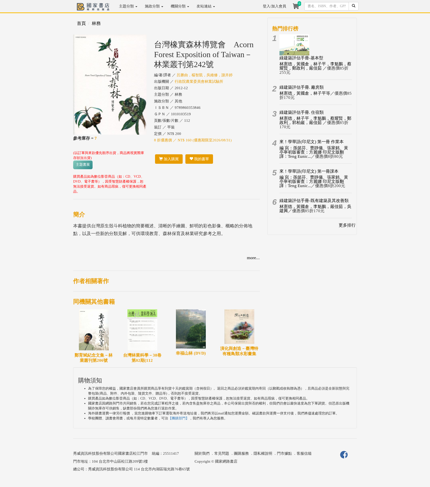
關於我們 (202, 453)
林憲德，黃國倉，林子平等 (304, 93)
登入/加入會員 (274, 6)
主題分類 (127, 6)
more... (253, 257)
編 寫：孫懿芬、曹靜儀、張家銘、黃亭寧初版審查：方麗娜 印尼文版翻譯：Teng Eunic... (313, 152)
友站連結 (205, 6)
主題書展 (83, 164)
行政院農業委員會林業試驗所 (199, 81)
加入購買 (171, 159)
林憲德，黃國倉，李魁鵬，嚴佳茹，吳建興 (315, 208)
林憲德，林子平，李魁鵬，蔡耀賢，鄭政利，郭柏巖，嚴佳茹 (315, 120)
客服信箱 (304, 453)
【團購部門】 (178, 418)
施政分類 (153, 6)
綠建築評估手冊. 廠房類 (301, 87)
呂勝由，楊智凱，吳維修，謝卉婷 (205, 75)
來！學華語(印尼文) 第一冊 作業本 (311, 141)
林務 (96, 23)
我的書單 (201, 159)
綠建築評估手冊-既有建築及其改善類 (314, 200)
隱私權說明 (263, 453)
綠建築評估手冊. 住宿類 (301, 112)
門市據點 (284, 453)
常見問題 (221, 453)
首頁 (81, 23)
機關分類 (179, 6)
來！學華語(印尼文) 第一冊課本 (308, 171)
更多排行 (347, 225)
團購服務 (241, 453)
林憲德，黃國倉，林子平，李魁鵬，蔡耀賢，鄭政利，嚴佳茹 (315, 66)
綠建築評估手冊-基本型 (301, 58)
